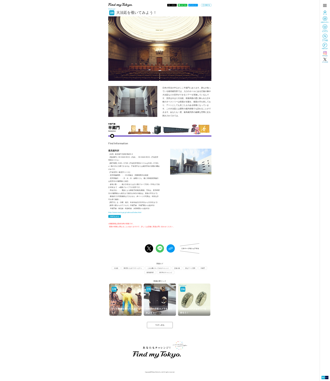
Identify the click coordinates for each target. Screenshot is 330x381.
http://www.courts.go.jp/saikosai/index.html (124, 212)
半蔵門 (203, 268)
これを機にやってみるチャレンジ (158, 268)
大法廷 (116, 268)
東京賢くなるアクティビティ (133, 268)
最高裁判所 (150, 272)
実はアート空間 (190, 268)
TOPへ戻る (159, 325)
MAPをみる (114, 216)
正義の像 (177, 268)
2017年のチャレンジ (165, 272)
